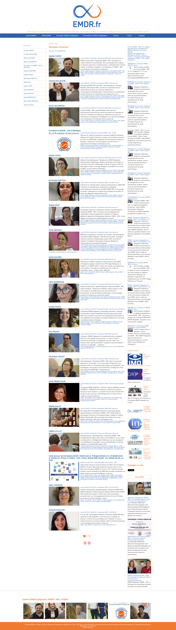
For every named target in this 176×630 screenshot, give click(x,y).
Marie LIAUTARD (29, 58)
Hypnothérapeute (93, 98)
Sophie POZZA (29, 105)
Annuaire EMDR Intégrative (67, 36)
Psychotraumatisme (100, 74)
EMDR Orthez (107, 397)
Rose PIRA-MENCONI (31, 101)
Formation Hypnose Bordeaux (88, 250)
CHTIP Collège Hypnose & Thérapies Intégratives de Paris (96, 71)
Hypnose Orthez (112, 399)
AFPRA (86, 475)
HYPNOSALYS (84, 479)
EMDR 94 (88, 298)
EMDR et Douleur (118, 321)
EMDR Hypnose (95, 97)
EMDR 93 (92, 72)
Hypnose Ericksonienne (98, 196)
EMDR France (89, 476)
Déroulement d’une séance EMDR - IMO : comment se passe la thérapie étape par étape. (139, 538)
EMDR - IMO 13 (90, 321)
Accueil (51, 43)
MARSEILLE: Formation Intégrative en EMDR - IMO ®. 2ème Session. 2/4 (139, 107)
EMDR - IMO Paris (118, 195)
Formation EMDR (92, 145)
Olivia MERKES (29, 90)
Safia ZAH (27, 82)
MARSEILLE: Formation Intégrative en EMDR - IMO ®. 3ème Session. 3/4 (139, 150)
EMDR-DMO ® (106, 476)
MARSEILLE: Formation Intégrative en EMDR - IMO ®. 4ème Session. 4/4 (139, 174)
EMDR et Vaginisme (94, 248)
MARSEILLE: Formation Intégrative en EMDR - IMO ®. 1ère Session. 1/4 (139, 83)
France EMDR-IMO (112, 72)
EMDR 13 (98, 321)
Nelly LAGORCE (55, 485)
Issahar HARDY (29, 50)
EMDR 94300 (95, 298)
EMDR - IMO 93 (84, 72)
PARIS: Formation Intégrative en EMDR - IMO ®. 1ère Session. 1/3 (139, 218)
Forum (116, 36)
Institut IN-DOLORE (103, 98)
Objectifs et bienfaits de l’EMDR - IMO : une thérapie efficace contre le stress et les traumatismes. (139, 499)
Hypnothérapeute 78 (96, 422)
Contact (141, 36)
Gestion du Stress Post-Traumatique (90, 173)
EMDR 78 (87, 221)
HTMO (120, 478)
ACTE (82, 475)
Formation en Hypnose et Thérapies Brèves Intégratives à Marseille (147, 453)
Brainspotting (84, 297)
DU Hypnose (116, 245)
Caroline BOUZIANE (30, 54)
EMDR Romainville (101, 72)
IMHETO (93, 400)
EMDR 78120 (99, 421)
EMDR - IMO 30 (84, 272)
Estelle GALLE (55, 406)
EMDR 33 (96, 246)
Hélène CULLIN (55, 431)
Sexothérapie (110, 74)
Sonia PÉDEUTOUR (57, 381)
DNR (108, 475)
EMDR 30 (92, 272)
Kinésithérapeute (119, 449)
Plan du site (86, 627)
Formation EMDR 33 (117, 145)
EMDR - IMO (121, 71)
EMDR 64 (100, 397)
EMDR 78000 (94, 221)
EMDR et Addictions (96, 172)
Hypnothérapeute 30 (89, 273)
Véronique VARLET (57, 356)
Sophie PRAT (28, 86)
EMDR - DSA (114, 475)
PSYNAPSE (99, 479)
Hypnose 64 (104, 399)
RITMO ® (105, 479)
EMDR (115, 71)
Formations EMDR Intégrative (95, 36)
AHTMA (91, 475)
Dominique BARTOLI (30, 78)
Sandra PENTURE (30, 71)
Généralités (46, 36)
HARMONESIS (113, 478)
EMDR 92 (87, 172)
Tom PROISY (54, 332)
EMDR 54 (90, 525)
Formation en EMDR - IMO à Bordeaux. (65, 131)
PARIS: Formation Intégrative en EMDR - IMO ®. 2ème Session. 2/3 (139, 241)
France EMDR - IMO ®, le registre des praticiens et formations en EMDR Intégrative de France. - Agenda (139, 49)
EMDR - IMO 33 (88, 246)
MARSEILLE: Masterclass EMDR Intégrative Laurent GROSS (138, 326)
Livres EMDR (31, 36)
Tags (56, 43)
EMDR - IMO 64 (92, 397)
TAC (93, 348)
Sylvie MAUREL (29, 93)
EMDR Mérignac (90, 249)
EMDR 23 (87, 97)
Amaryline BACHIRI (57, 510)
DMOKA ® (104, 475)
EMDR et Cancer (113, 246)
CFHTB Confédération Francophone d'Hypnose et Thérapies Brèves (99, 446)
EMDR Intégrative (107, 172)
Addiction (83, 321)
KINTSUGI (92, 479)
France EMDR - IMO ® (146, 387)
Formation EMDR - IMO (104, 145)
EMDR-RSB (113, 476)
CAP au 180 (97, 475)
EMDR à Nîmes (100, 272)
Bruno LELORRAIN (30, 62)
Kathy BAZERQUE (30, 97)
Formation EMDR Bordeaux (88, 147)
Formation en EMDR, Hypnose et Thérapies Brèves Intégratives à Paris (147, 440)
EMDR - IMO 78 (84, 421)
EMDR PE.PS (97, 476)
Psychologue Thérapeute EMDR (112, 422)
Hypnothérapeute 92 (117, 173)
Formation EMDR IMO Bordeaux (105, 147)
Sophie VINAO (28, 74)
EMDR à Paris (146, 370)
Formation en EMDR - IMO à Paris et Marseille (147, 409)
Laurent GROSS (84, 58)
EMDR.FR (83, 462)
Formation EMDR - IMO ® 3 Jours (139, 130)
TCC (115, 525)
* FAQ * (129, 36)
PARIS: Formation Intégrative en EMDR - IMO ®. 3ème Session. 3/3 (139, 286)
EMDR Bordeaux (104, 246)
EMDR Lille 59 (98, 525)
